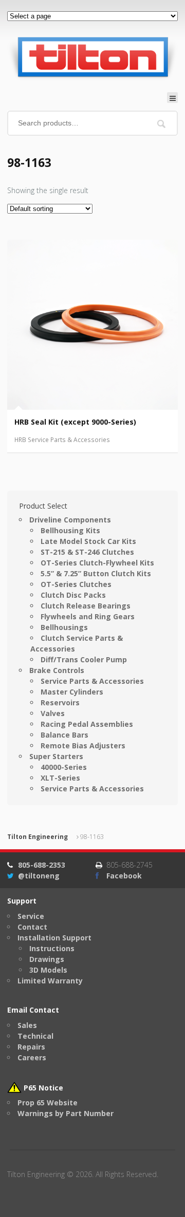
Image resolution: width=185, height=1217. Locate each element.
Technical (35, 1036)
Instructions (52, 948)
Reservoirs (60, 702)
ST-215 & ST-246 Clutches (87, 552)
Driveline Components (70, 519)
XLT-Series (60, 778)
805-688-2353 (41, 865)
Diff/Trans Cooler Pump (84, 659)
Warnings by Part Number (65, 1113)
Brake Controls (56, 670)
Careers (31, 1057)
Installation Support (54, 937)
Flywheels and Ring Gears (88, 616)
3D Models (48, 970)
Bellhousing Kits (70, 530)
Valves (53, 713)
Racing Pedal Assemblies (87, 724)
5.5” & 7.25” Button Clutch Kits (96, 573)
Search (162, 124)
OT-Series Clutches (76, 584)
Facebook (124, 875)
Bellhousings (64, 627)
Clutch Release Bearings (86, 606)
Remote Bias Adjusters (83, 745)
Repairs (31, 1047)
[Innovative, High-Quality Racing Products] (92, 56)
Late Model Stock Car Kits (88, 541)
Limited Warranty (50, 980)
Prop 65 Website (47, 1102)
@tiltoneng (39, 875)
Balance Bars (64, 735)
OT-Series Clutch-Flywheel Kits (97, 563)
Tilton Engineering (37, 836)
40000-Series (64, 767)
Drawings (46, 959)
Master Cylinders (72, 692)
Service (30, 916)
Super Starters (56, 756)
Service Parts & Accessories (92, 681)
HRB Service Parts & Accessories (62, 439)
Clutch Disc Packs (73, 595)
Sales (27, 1025)
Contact (32, 927)
